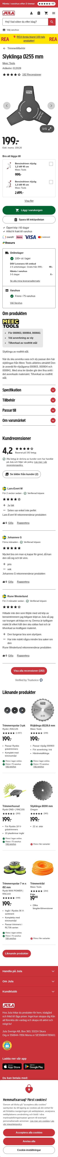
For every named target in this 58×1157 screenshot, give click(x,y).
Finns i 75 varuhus (13, 765)
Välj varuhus (13, 30)
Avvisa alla (29, 1141)
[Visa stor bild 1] (29, 106)
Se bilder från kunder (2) (24, 474)
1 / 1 (44, 128)
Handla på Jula (12, 971)
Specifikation (11, 389)
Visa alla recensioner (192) (29, 670)
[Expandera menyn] (53, 13)
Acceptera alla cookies (29, 1132)
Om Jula (7, 981)
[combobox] (29, 22)
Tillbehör (8, 400)
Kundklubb (9, 991)
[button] (7, 1045)
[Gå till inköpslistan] (39, 13)
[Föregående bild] (7, 105)
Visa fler (29, 201)
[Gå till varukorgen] (46, 13)
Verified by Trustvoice (27, 680)
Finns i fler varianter (41, 844)
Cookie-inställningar (29, 1150)
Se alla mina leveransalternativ (25, 281)
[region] (29, 1118)
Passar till (9, 410)
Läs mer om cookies (40, 1121)
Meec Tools (8, 63)
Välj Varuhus (16, 303)
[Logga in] (31, 13)
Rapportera (23, 523)
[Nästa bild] (51, 105)
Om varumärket (14, 420)
